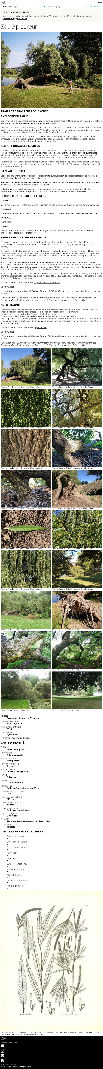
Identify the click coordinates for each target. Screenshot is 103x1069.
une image (8, 18)
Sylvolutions (40, 327)
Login (100, 2)
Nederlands (7, 7)
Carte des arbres (95, 7)
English (16, 7)
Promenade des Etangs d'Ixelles (15, 738)
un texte (22, 18)
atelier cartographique (22, 1067)
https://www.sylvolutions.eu (46, 282)
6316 (9, 729)
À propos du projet (53, 7)
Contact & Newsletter (9, 1042)
